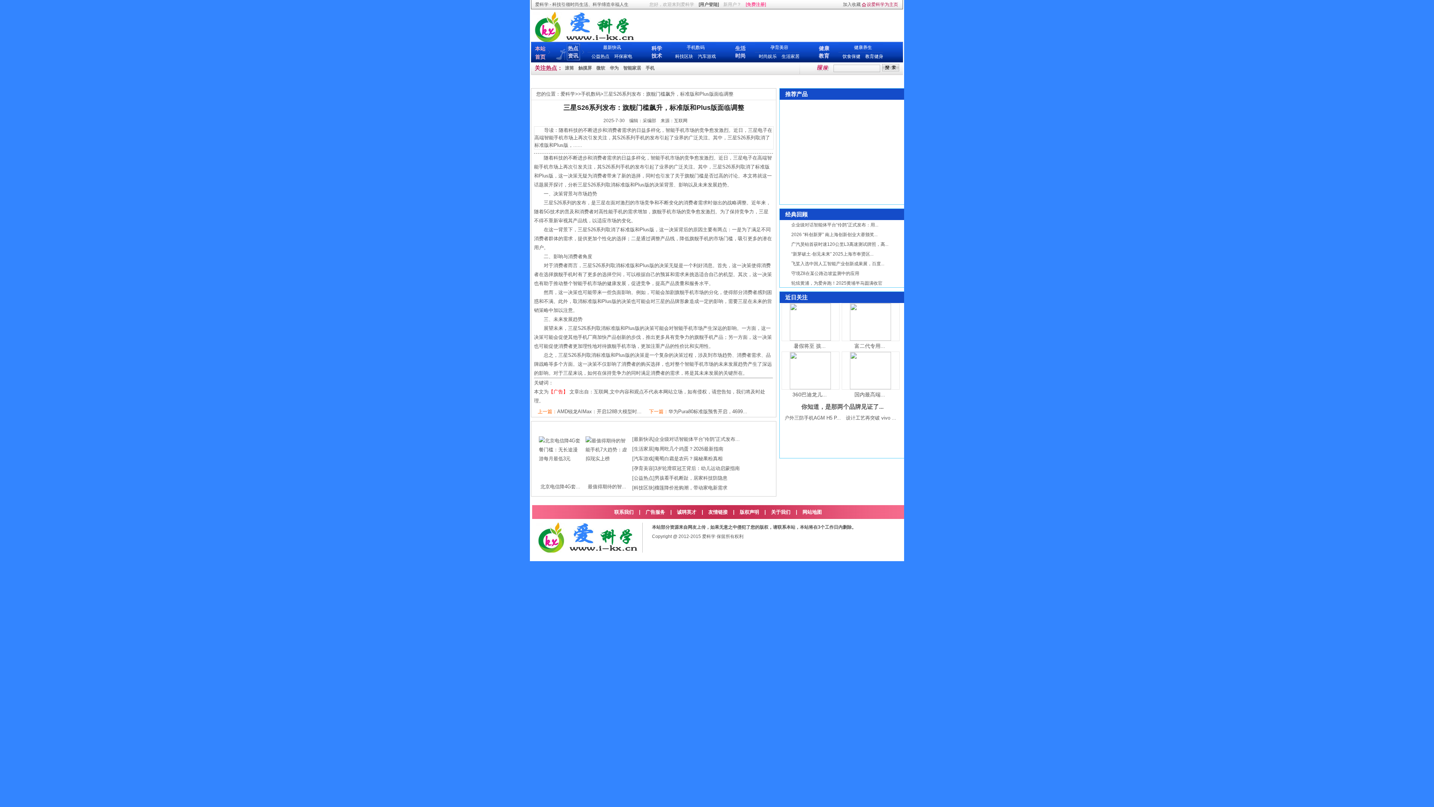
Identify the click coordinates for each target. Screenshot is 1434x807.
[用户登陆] (709, 4)
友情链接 (718, 512)
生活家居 (791, 56)
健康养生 (863, 47)
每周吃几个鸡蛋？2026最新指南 (689, 449)
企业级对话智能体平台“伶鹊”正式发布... (697, 439)
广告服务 (655, 512)
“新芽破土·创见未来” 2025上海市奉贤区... (832, 254)
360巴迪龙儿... (809, 395)
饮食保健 (851, 56)
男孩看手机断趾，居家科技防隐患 (691, 478)
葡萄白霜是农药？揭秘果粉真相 (689, 458)
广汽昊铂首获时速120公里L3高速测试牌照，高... (839, 244)
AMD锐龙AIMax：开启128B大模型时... (599, 411)
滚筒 (569, 68)
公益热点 (600, 56)
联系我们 (624, 512)
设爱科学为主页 (882, 4)
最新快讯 (612, 47)
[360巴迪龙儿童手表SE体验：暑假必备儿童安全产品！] (810, 387)
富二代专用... (869, 346)
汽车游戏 (707, 56)
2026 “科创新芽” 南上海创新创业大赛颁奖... (834, 234)
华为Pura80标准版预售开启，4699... (707, 411)
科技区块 (684, 56)
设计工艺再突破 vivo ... (871, 418)
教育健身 (874, 56)
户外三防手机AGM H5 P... (813, 418)
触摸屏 (585, 68)
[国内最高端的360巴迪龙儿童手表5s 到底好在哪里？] (870, 387)
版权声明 (749, 512)
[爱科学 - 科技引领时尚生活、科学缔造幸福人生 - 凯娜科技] (584, 40)
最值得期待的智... (607, 486)
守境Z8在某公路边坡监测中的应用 (825, 273)
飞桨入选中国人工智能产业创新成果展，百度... (837, 263)
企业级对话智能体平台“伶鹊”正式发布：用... (834, 225)
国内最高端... (869, 395)
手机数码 (696, 47)
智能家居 (632, 68)
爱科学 (568, 94)
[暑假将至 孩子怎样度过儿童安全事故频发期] (810, 339)
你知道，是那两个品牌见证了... (842, 407)
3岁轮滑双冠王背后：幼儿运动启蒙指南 (697, 468)
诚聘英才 (686, 512)
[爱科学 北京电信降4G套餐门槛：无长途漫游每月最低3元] (560, 458)
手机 (650, 68)
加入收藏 (852, 4)
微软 (600, 68)
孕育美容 (779, 47)
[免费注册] (756, 4)
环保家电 (623, 56)
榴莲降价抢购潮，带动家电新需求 (691, 488)
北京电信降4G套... (560, 486)
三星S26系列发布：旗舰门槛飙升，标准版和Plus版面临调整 (668, 94)
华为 (614, 68)
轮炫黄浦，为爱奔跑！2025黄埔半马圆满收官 (836, 283)
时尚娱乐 (768, 56)
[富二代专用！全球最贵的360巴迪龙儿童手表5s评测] (870, 339)
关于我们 (781, 512)
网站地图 (812, 512)
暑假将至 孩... (810, 346)
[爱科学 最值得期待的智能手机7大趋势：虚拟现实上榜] (607, 458)
